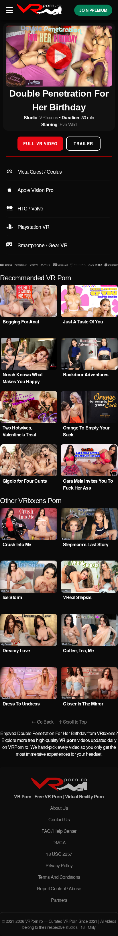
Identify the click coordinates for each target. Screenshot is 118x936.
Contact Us (59, 819)
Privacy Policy (59, 865)
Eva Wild (68, 124)
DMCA (59, 842)
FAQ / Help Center (59, 831)
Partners (59, 900)
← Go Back (43, 721)
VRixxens (48, 117)
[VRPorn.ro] (59, 785)
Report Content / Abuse (59, 888)
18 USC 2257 (59, 854)
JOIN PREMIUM (93, 10)
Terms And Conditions (59, 877)
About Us (59, 808)
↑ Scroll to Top (73, 721)
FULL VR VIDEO (40, 143)
